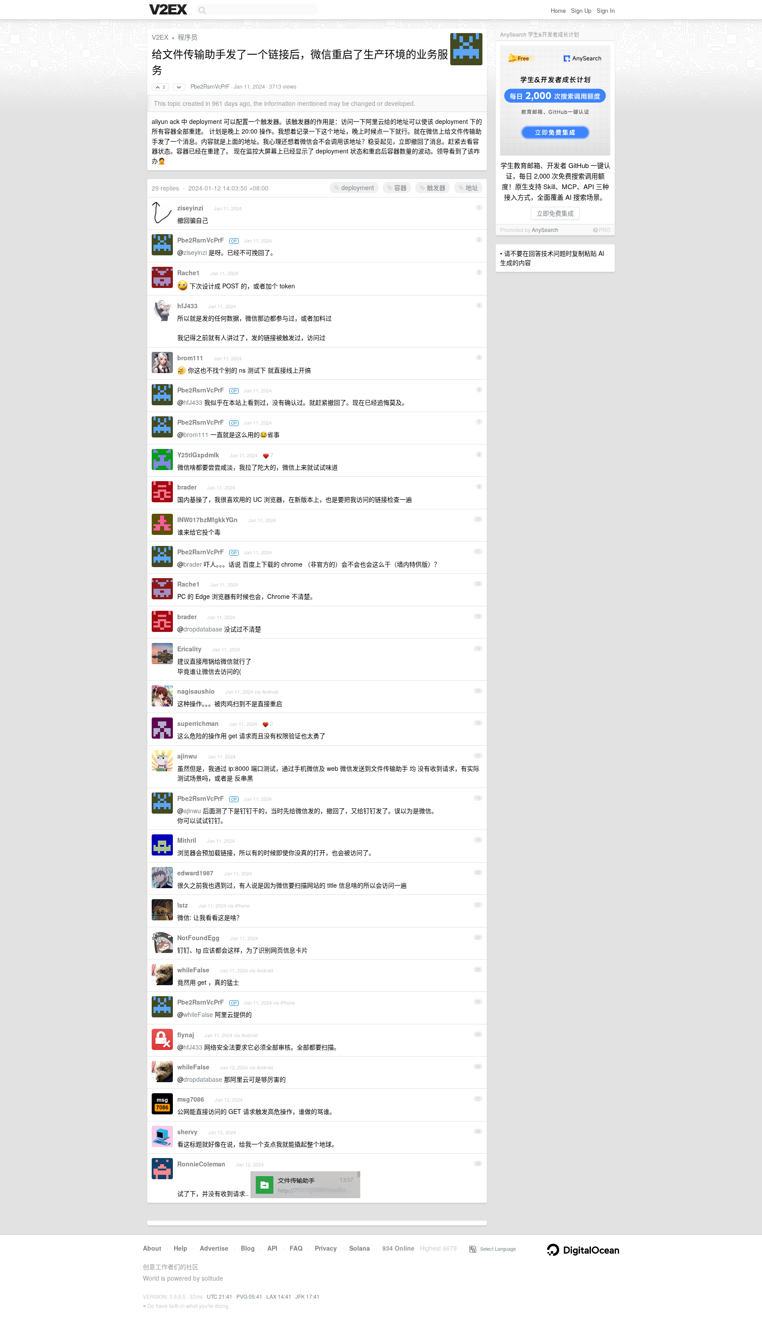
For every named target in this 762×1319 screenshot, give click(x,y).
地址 (471, 187)
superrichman (198, 723)
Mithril (186, 840)
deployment (357, 187)
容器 (399, 187)
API (272, 1248)
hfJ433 (187, 305)
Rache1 (188, 272)
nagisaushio (196, 691)
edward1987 (195, 872)
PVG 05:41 (249, 1296)
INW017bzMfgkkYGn (207, 519)
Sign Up (581, 10)
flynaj (185, 1034)
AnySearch (545, 229)
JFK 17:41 (307, 1296)
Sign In (606, 10)
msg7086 (190, 1099)
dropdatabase (202, 628)
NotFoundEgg (198, 937)
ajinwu (187, 755)
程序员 (188, 36)
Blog (248, 1248)
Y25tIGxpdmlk (198, 454)
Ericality (189, 648)
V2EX (160, 36)
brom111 (190, 357)
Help (180, 1248)
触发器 (435, 187)
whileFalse (193, 969)
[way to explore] (169, 10)
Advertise (214, 1248)
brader (187, 486)
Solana (359, 1248)
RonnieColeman (201, 1163)
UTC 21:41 (219, 1296)
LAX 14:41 (278, 1296)
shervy (187, 1131)
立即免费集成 (555, 213)
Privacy (326, 1248)
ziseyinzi (190, 207)
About (152, 1248)
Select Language (496, 1248)
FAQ (296, 1248)
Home (558, 10)
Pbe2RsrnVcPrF (210, 86)
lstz (182, 905)
